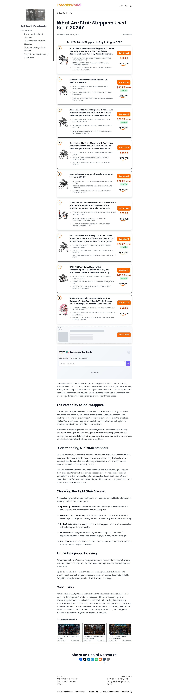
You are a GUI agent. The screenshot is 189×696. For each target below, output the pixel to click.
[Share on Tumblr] (104, 659)
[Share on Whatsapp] (96, 659)
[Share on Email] (108, 659)
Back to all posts (65, 13)
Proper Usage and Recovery (36, 54)
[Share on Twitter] (84, 659)
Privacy (98, 692)
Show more (27, 30)
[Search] (126, 6)
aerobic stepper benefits (76, 424)
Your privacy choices (111, 692)
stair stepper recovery (101, 578)
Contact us (125, 692)
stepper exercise (72, 482)
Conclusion (29, 57)
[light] (131, 6)
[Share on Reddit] (100, 659)
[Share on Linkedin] (88, 659)
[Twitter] (131, 692)
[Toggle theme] (128, 352)
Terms (91, 692)
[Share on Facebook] (80, 659)
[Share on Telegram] (92, 659)
